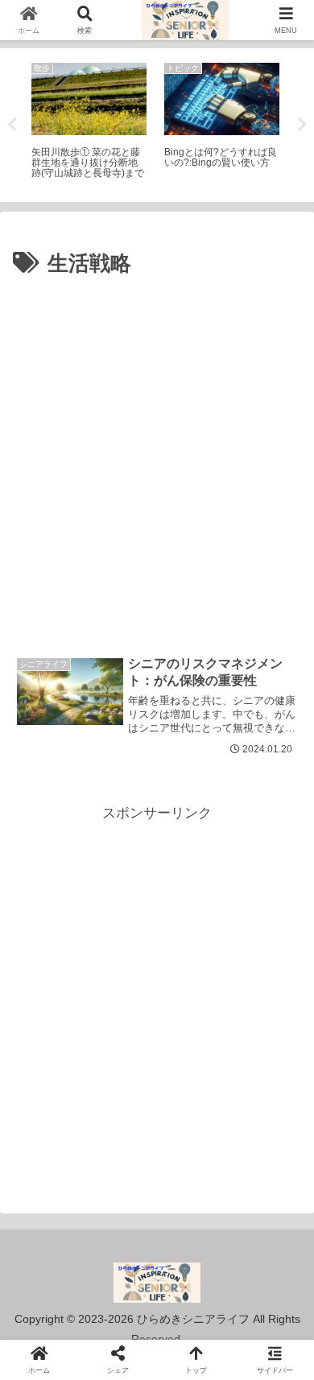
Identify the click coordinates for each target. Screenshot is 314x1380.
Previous (12, 125)
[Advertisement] (157, 447)
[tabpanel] (89, 122)
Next (302, 125)
